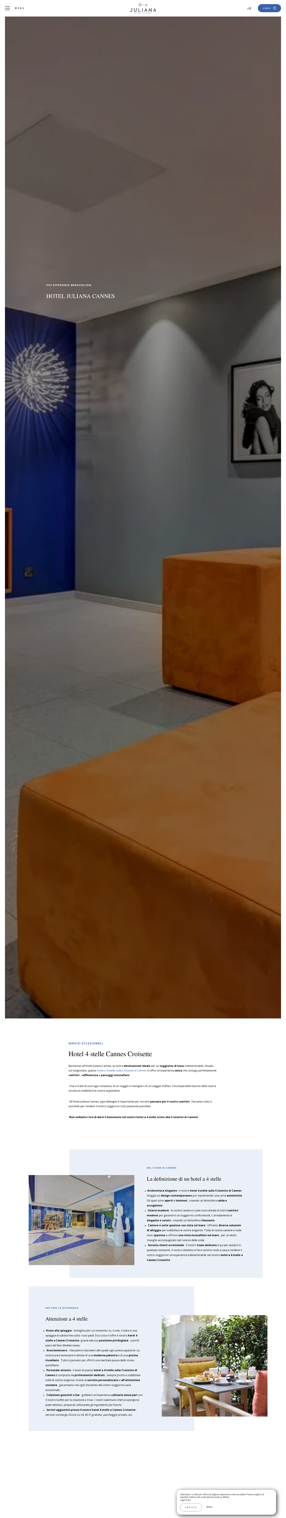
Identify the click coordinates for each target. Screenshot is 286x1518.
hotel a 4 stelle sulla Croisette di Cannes (121, 1070)
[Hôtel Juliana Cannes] (143, 8)
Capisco (191, 1507)
